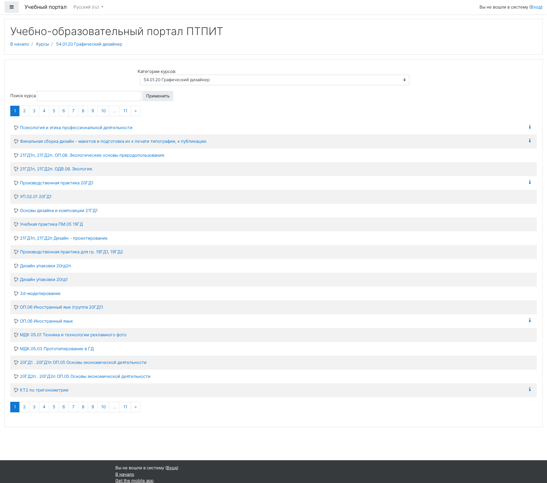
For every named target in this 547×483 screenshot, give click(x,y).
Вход (536, 7)
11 (125, 110)
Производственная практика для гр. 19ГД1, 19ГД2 (71, 251)
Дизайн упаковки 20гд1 (44, 279)
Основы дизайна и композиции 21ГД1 (59, 210)
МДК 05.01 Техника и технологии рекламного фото (73, 334)
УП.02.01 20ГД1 (36, 196)
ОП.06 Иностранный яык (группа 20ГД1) (61, 307)
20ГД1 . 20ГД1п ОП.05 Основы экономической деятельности (83, 362)
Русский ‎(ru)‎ (87, 7)
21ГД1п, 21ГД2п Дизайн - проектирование (64, 238)
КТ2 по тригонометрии (44, 390)
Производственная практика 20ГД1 (56, 183)
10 (103, 110)
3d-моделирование (40, 293)
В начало (19, 44)
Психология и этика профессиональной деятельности (76, 127)
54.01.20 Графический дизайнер (89, 44)
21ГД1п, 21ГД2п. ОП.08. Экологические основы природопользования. (92, 155)
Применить (158, 96)
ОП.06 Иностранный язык (46, 321)
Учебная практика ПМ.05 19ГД (51, 224)
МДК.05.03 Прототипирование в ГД (57, 348)
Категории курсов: (157, 71)
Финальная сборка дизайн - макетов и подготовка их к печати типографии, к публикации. (113, 141)
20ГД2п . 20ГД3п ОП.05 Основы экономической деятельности (85, 376)
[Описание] (531, 127)
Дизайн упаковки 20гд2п (45, 265)
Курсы (42, 44)
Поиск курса (23, 95)
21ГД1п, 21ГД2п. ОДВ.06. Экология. (56, 169)
